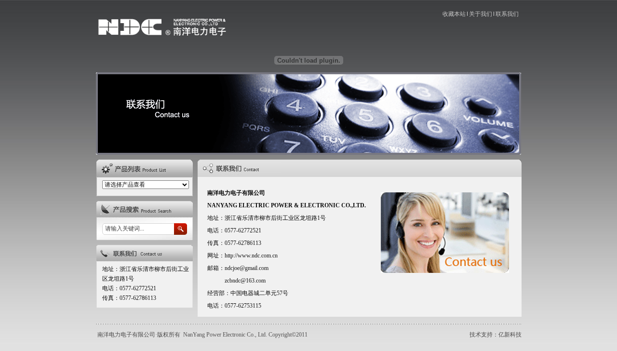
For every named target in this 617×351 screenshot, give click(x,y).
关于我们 (480, 14)
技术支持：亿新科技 (495, 334)
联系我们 (507, 14)
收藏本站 (454, 14)
